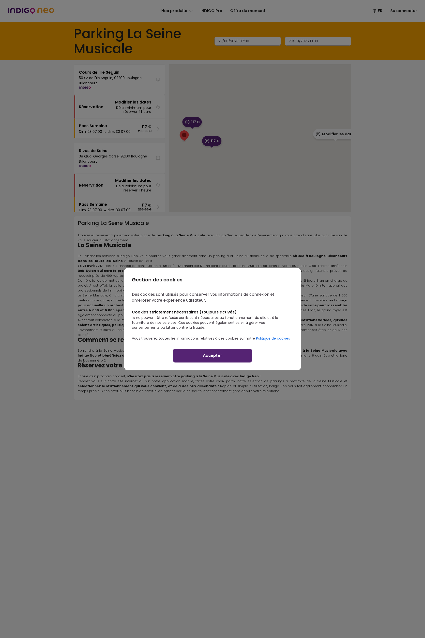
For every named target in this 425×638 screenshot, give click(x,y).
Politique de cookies (273, 338)
